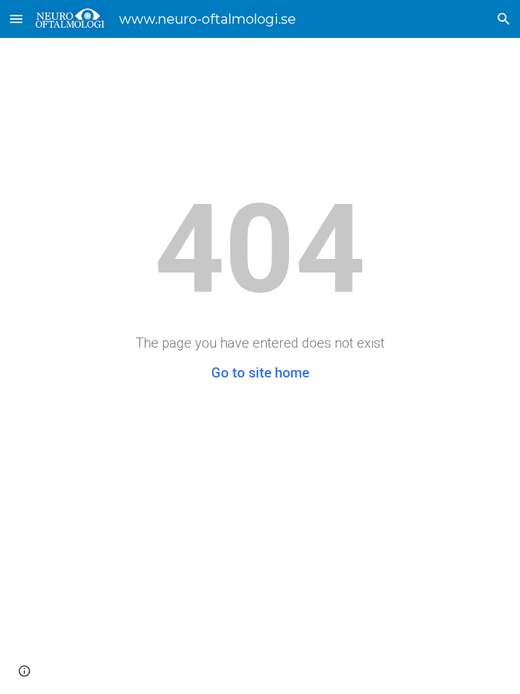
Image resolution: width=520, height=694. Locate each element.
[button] (16, 18)
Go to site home (260, 373)
